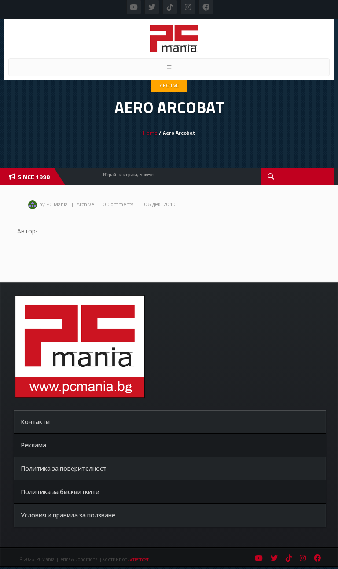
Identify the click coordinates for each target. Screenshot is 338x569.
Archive (169, 85)
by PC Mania (53, 204)
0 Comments (118, 204)
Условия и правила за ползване (68, 515)
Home (150, 133)
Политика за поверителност (64, 468)
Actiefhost (138, 559)
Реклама (33, 445)
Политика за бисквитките (60, 491)
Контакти (35, 421)
